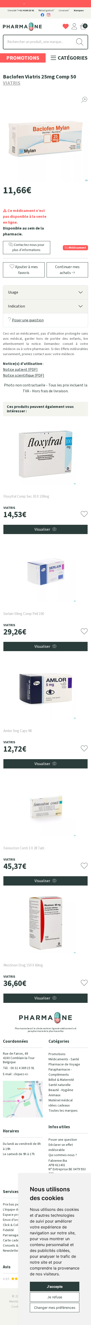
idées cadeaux (59, 1105)
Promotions (22, 58)
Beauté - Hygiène (61, 1090)
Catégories (72, 58)
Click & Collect (13, 1225)
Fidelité (8, 1230)
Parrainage (10, 1235)
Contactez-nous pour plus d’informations (28, 247)
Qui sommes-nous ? (63, 1155)
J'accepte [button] (55, 1286)
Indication (16, 306)
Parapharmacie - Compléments (60, 1072)
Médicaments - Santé (64, 1059)
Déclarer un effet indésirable (61, 1147)
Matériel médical (61, 1100)
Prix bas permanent (17, 1204)
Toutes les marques (63, 1110)
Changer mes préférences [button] (54, 1307)
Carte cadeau (12, 1240)
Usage (13, 292)
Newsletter (11, 1250)
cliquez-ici (21, 1074)
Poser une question (28, 320)
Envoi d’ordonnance (17, 1219)
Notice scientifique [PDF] (23, 375)
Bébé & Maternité (61, 1079)
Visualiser (42, 529)
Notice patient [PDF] (20, 369)
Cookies (17, 1306)
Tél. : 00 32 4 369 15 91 (18, 1068)
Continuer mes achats (67, 269)
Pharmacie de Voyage (64, 1064)
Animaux (54, 1095)
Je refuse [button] (54, 1297)
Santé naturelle (60, 1085)
